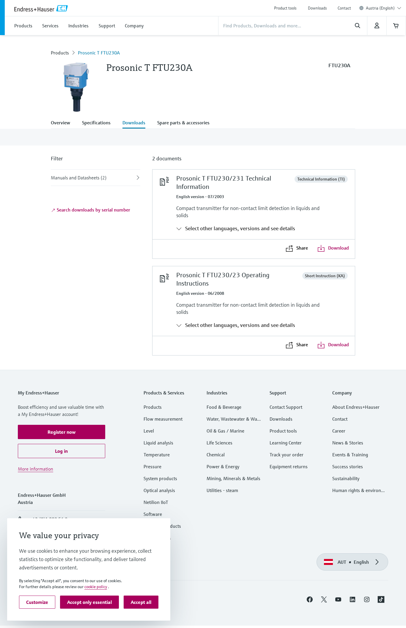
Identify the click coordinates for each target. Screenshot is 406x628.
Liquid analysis (158, 443)
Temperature (157, 455)
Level (149, 431)
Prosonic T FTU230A (99, 53)
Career (338, 431)
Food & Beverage (224, 407)
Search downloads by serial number (93, 210)
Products (60, 53)
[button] (61, 432)
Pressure (152, 466)
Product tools (285, 8)
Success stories (347, 466)
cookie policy (95, 586)
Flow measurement (163, 419)
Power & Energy (223, 466)
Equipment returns (289, 466)
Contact (344, 8)
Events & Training (350, 455)
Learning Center (286, 443)
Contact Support (286, 407)
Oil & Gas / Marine (225, 431)
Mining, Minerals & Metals (233, 478)
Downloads (317, 8)
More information (35, 469)
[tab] (63, 123)
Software (153, 514)
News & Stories (347, 443)
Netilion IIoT (156, 502)
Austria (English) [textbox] (380, 8)
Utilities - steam (222, 490)
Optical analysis (159, 490)
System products (160, 478)
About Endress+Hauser (356, 407)
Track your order (286, 455)
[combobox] (383, 8)
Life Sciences (219, 443)
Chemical (216, 455)
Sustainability (345, 478)
